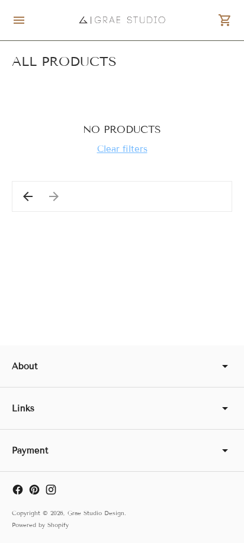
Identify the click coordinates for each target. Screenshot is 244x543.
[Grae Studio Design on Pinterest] (34, 490)
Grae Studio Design (96, 513)
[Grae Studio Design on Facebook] (18, 490)
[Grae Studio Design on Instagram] (51, 490)
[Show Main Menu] (19, 20)
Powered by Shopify (40, 525)
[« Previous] (28, 196)
